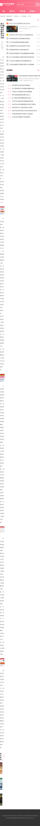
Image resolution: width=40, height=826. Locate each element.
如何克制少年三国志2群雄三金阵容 (22, 107)
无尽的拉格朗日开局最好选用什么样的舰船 (21, 64)
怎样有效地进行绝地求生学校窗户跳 (29, 76)
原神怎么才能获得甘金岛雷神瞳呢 (22, 91)
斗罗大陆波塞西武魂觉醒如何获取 (19, 42)
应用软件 (32, 11)
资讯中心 (12, 11)
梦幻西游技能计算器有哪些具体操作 (19, 38)
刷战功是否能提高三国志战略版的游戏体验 (21, 53)
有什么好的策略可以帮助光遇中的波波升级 (21, 57)
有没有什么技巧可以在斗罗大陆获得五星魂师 (22, 35)
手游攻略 (23, 16)
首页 (3, 11)
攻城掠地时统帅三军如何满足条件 (19, 49)
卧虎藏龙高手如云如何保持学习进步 (19, 46)
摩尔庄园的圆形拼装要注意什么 (21, 95)
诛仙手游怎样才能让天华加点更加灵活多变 (24, 110)
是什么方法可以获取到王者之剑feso (19, 23)
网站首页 (9, 16)
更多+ (3, 756)
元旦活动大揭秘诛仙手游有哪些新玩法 (20, 61)
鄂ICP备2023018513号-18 (27, 818)
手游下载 (22, 11)
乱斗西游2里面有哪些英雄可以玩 (21, 98)
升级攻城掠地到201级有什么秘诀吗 (22, 114)
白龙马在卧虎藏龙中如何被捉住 (21, 117)
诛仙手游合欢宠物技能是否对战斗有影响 (24, 104)
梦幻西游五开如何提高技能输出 (21, 85)
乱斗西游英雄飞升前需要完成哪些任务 (23, 88)
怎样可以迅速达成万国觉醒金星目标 (22, 101)
